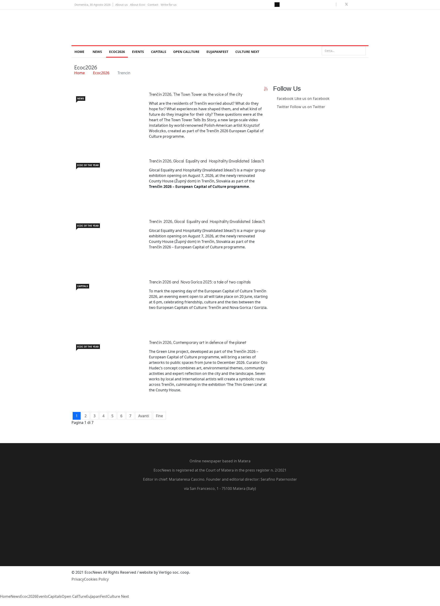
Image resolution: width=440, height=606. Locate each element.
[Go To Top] (0, 603)
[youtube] (352, 4)
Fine (159, 415)
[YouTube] (220, 518)
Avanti (143, 415)
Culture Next (247, 51)
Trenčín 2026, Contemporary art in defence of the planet (197, 342)
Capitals (158, 51)
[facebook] (341, 4)
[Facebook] (220, 502)
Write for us (168, 5)
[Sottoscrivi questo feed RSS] (266, 89)
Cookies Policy (96, 579)
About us (121, 5)
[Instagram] (274, 123)
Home (79, 51)
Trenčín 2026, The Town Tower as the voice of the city (195, 94)
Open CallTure (186, 51)
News (97, 51)
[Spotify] (220, 543)
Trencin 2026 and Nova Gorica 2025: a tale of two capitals (200, 282)
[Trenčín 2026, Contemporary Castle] (106, 363)
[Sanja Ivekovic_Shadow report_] (106, 242)
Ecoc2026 (117, 51)
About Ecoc (137, 5)
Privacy (78, 579)
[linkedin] (357, 4)
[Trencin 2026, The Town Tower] (106, 114)
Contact (153, 5)
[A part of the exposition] (106, 181)
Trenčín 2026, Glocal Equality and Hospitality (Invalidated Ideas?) (206, 161)
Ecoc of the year (88, 165)
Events (138, 51)
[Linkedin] (274, 115)
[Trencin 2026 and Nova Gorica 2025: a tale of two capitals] (106, 302)
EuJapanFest (217, 51)
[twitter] (346, 4)
